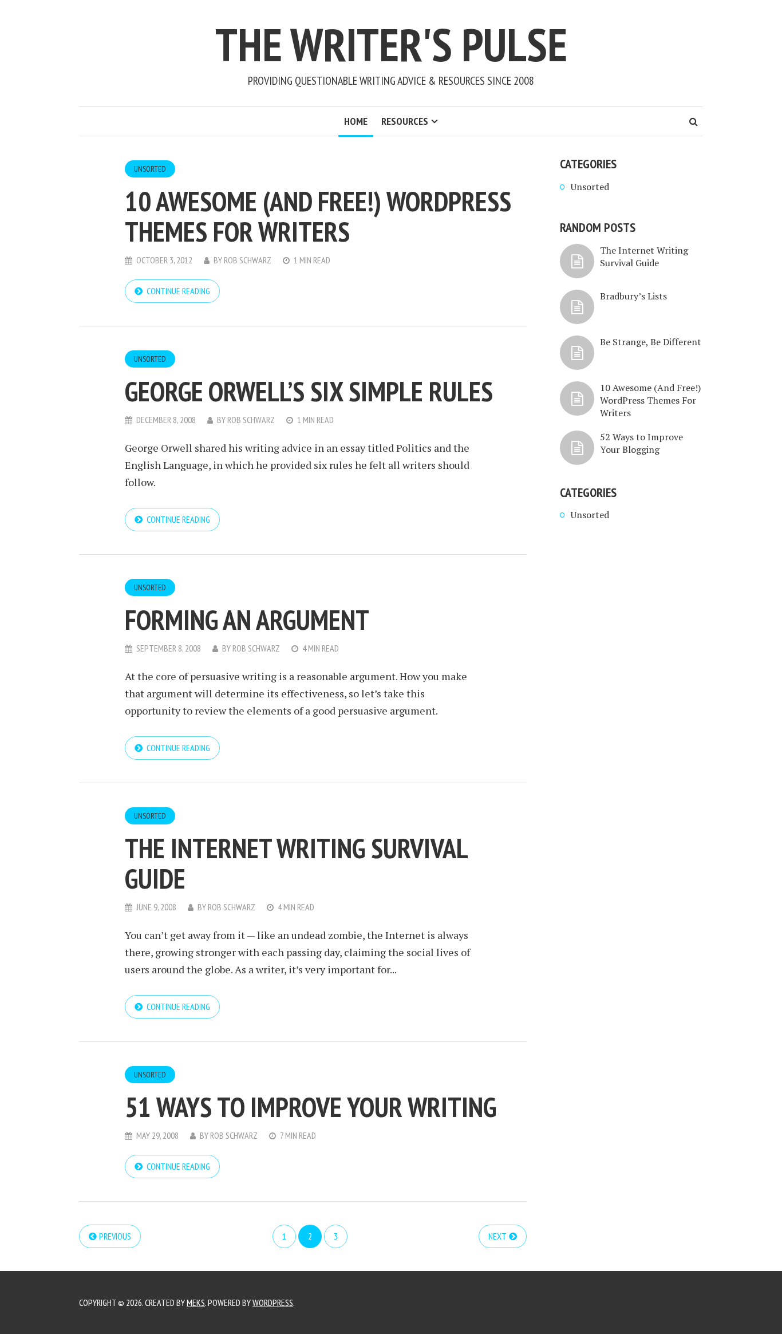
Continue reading (178, 291)
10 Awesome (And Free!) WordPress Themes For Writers (318, 216)
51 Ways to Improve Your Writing (310, 1106)
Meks (196, 1302)
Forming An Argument (247, 619)
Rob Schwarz (247, 260)
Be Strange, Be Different (650, 342)
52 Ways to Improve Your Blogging (641, 443)
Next (497, 1236)
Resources (404, 121)
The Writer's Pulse (391, 44)
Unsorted (150, 169)
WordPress (272, 1302)
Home (356, 121)
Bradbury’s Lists (633, 296)
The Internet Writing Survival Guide (296, 863)
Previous (115, 1236)
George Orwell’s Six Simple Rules (309, 391)
